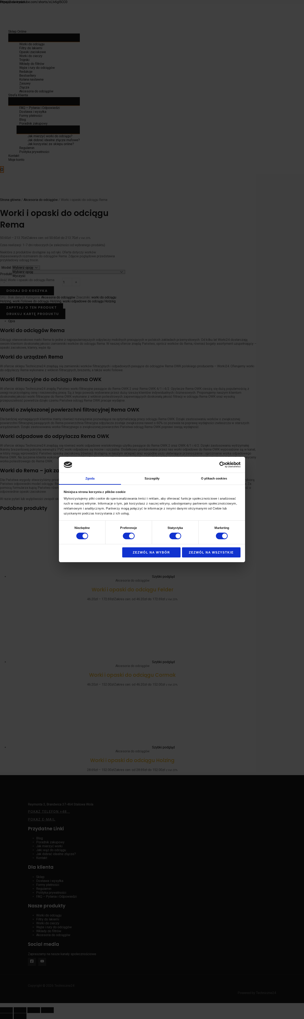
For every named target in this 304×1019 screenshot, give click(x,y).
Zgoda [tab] (90, 478)
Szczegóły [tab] (152, 478)
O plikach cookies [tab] (214, 478)
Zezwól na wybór (151, 552)
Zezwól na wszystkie (211, 552)
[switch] (129, 536)
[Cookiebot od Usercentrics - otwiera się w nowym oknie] (222, 465)
